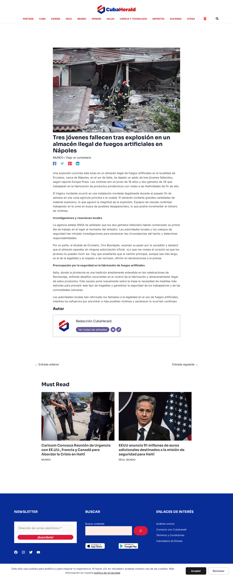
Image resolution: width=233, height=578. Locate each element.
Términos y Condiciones (170, 535)
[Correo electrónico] (113, 329)
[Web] (118, 329)
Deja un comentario (78, 157)
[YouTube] (38, 552)
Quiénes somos (165, 523)
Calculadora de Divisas (169, 540)
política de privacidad (107, 572)
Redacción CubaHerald (94, 321)
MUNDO (58, 157)
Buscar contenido (94, 523)
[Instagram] (23, 552)
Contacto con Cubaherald (171, 529)
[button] (217, 19)
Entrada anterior (47, 364)
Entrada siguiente (185, 364)
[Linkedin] (77, 163)
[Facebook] (54, 163)
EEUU (122, 459)
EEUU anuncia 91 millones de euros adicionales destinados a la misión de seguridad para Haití (151, 449)
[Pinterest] (70, 163)
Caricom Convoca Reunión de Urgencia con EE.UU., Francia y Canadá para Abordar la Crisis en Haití (76, 449)
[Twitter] (62, 163)
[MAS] (141, 530)
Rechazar (218, 571)
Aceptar (196, 571)
